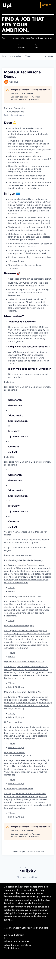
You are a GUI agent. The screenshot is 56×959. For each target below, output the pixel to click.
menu (47, 5)
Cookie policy (34, 877)
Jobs (6, 938)
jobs (4, 56)
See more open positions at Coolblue (28, 851)
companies (15, 56)
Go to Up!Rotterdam (14, 935)
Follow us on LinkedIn (15, 941)
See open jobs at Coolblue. (22, 93)
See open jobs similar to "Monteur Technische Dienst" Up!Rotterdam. (26, 98)
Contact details (11, 948)
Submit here (42, 928)
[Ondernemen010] (7, 5)
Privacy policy (22, 877)
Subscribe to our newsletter (17, 945)
